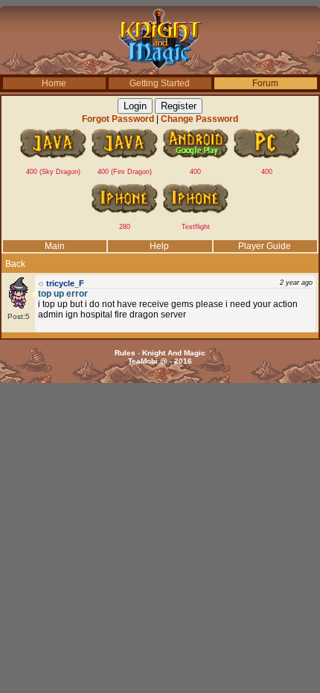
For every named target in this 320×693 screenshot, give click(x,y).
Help (159, 246)
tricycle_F (65, 283)
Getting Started (159, 83)
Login (135, 106)
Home (54, 83)
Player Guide (264, 246)
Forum (265, 83)
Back (15, 264)
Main (55, 246)
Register (178, 106)
